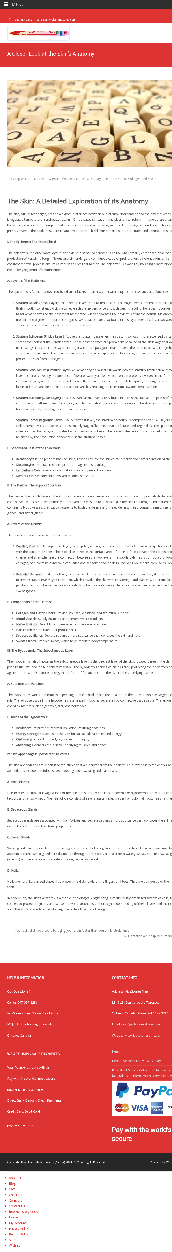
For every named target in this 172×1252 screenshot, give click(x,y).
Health (116, 1051)
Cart (12, 1189)
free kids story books (24, 1211)
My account (17, 1223)
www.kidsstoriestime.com (143, 1035)
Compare (15, 1200)
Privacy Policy (19, 1228)
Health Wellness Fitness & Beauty (76, 178)
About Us (15, 1178)
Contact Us (17, 1206)
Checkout (16, 1195)
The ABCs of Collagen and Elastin (133, 178)
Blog (12, 1183)
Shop (12, 1240)
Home (13, 1217)
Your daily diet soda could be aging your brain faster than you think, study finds (70, 930)
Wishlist (14, 1245)
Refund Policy (19, 1234)
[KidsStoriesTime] (35, 32)
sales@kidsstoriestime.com (140, 1024)
